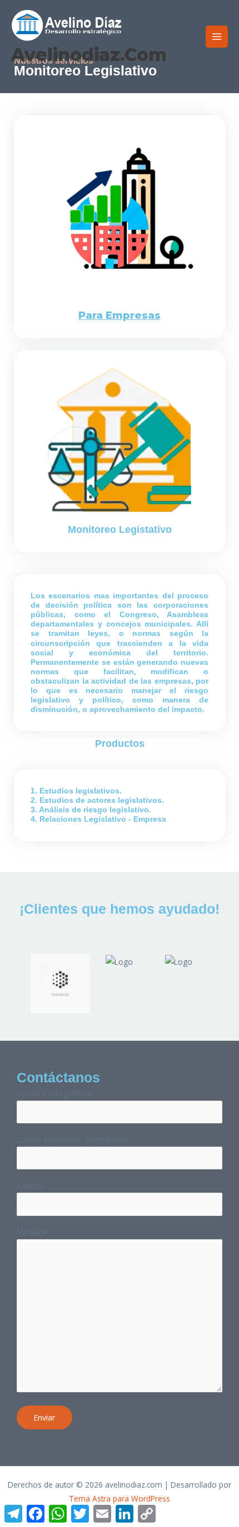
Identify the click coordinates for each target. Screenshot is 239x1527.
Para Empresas (119, 315)
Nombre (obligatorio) (54, 1093)
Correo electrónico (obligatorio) (72, 1139)
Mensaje (32, 1231)
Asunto (29, 1185)
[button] (18, 974)
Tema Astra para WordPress (119, 1498)
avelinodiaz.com (89, 54)
